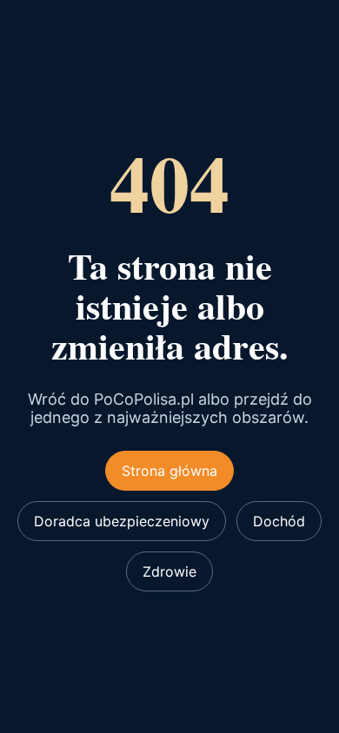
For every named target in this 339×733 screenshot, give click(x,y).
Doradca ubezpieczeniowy (121, 521)
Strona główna (169, 470)
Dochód (279, 521)
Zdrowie (169, 571)
